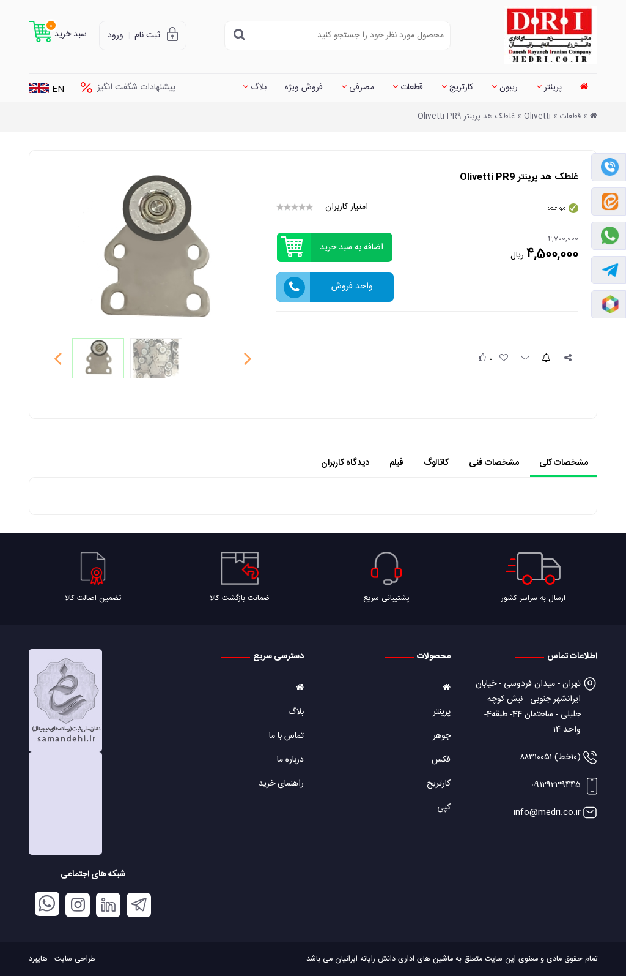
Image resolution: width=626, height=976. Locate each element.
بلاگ (257, 87)
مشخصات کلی (563, 463)
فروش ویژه (304, 87)
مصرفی (360, 87)
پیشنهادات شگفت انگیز (136, 87)
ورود (115, 35)
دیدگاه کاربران (345, 463)
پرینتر (552, 87)
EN (58, 90)
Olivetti (537, 116)
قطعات (410, 87)
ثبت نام (147, 35)
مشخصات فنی (494, 463)
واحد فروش (352, 286)
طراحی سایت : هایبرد (62, 959)
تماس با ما (286, 736)
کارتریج (460, 87)
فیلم (396, 463)
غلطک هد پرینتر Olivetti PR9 (466, 116)
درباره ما (290, 760)
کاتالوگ (436, 463)
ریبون (507, 87)
